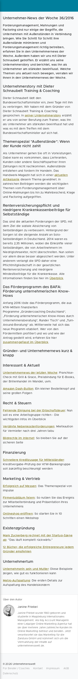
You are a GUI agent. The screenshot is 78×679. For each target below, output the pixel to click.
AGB (66, 668)
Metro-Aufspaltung (16, 580)
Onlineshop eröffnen (18, 513)
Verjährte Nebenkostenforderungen (28, 426)
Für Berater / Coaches (16, 668)
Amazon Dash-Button (18, 388)
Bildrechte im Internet (18, 438)
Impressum (53, 668)
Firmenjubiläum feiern (19, 497)
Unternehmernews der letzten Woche (30, 372)
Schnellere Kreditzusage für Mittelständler (33, 459)
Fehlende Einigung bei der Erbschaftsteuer (34, 410)
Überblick (56, 278)
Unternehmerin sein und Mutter (26, 568)
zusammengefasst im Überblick (25, 342)
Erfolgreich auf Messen (19, 486)
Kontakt (38, 668)
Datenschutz (10, 673)
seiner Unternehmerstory (43, 115)
